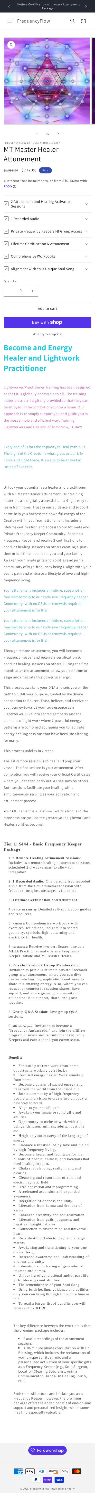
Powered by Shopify (62, 1488)
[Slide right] (58, 133)
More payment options (48, 334)
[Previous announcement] (9, 6)
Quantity (10, 281)
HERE (41, 1308)
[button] (9, 20)
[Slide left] (36, 133)
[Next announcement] (86, 6)
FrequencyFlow (40, 1488)
